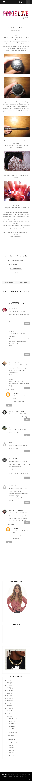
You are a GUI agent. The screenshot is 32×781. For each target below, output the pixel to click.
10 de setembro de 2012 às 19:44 (18, 445)
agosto (11, 726)
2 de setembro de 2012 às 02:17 (17, 365)
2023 (8, 688)
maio (10, 750)
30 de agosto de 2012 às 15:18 (17, 333)
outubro (11, 721)
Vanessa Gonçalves (17, 510)
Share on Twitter (17, 264)
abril (10, 753)
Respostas (11, 389)
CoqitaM (12, 485)
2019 (8, 698)
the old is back (12, 742)
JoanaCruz (13, 309)
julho (10, 745)
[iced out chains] (15, 670)
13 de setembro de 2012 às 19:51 (18, 488)
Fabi (11, 443)
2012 (8, 716)
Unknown (16, 393)
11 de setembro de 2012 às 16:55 (18, 461)
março (10, 755)
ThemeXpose (5, 776)
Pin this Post (17, 268)
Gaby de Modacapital (18, 411)
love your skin (12, 732)
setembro (12, 723)
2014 (8, 711)
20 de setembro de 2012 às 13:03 (18, 513)
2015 (8, 708)
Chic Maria (13, 459)
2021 (8, 693)
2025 (8, 683)
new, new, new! (12, 735)
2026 (8, 680)
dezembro (12, 718)
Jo (10, 427)
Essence (14, 42)
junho (10, 747)
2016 (8, 706)
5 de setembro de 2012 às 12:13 (17, 414)
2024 (8, 685)
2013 (8, 713)
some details (12, 729)
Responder (27, 323)
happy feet (11, 739)
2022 (8, 690)
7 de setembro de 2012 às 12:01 (17, 429)
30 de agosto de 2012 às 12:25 (17, 311)
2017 (8, 703)
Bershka (15, 143)
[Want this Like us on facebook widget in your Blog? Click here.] (29, 779)
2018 (8, 701)
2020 (8, 695)
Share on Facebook (16, 260)
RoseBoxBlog (14, 362)
